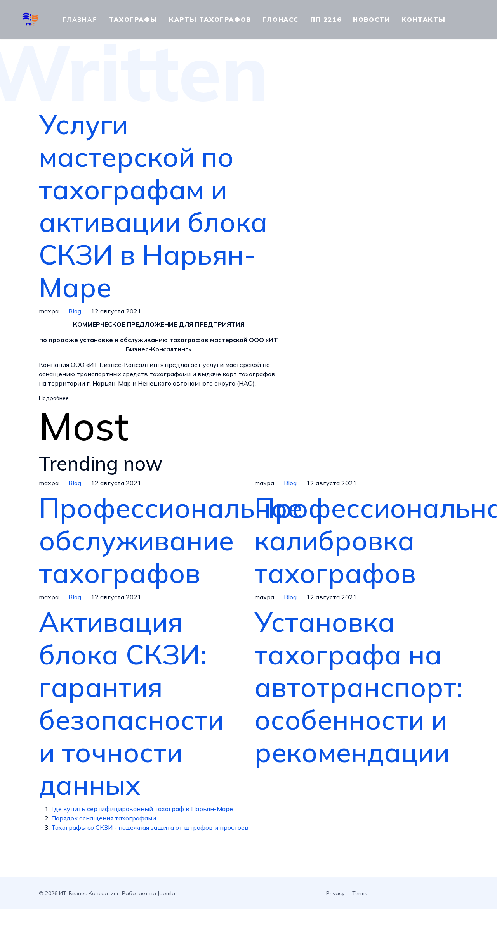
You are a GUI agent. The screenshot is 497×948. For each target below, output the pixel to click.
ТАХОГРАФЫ (133, 19)
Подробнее (54, 397)
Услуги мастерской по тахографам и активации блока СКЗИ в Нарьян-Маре (153, 205)
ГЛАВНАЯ (80, 19)
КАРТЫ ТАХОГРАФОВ (210, 19)
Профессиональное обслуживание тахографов (170, 540)
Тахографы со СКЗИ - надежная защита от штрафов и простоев (149, 827)
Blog (74, 311)
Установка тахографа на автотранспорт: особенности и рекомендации (358, 687)
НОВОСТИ (371, 19)
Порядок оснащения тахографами (103, 818)
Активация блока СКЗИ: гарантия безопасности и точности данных (131, 703)
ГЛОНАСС (281, 19)
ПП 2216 (325, 19)
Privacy (335, 893)
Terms (359, 893)
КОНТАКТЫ (423, 19)
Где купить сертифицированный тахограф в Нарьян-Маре (142, 809)
